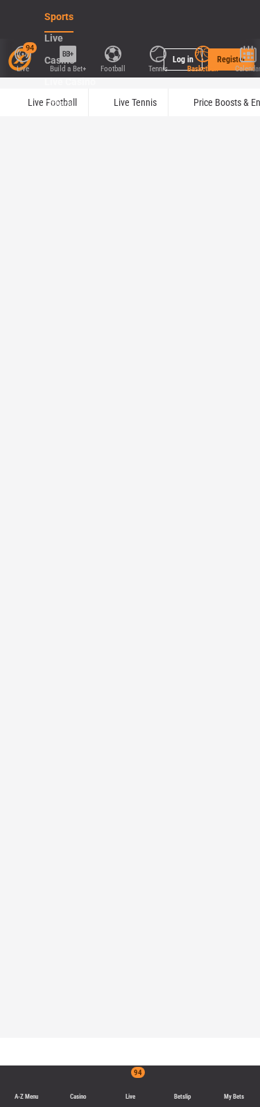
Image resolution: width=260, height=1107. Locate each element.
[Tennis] (157, 52)
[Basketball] (202, 52)
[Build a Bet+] (67, 52)
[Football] (112, 52)
